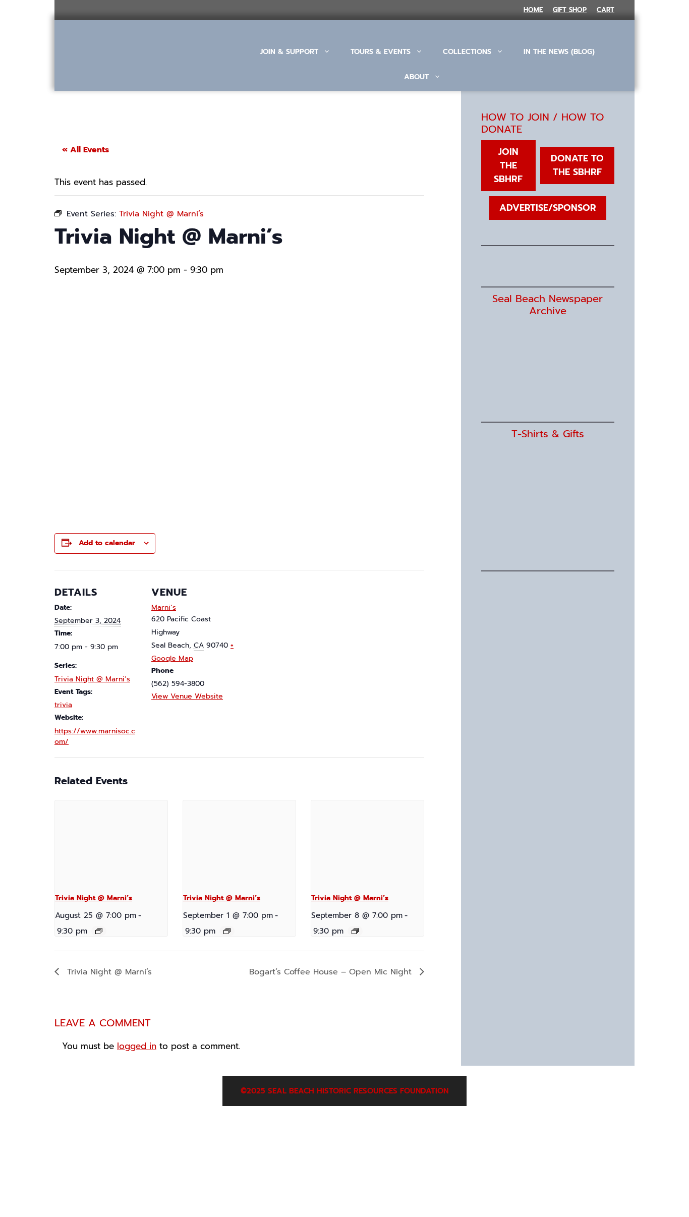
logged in (136, 1046)
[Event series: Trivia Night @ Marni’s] (98, 931)
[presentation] (111, 842)
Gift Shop (570, 10)
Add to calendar (107, 543)
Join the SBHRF (508, 165)
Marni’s (163, 607)
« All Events (85, 150)
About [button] (416, 77)
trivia (63, 705)
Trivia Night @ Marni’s (92, 679)
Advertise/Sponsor (547, 208)
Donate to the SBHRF (577, 165)
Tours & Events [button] (381, 51)
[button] (427, 105)
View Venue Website (187, 696)
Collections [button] (467, 51)
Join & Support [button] (289, 51)
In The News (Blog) (559, 51)
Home (533, 10)
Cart (605, 10)
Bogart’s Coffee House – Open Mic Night (332, 972)
